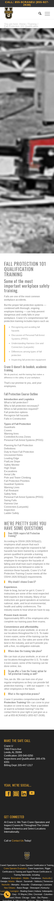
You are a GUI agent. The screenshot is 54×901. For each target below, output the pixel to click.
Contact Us (18, 840)
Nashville (6, 885)
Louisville (4, 891)
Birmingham (16, 878)
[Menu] (46, 13)
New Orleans (9, 888)
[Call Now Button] (7, 894)
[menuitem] (39, 13)
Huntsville (46, 878)
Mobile (26, 878)
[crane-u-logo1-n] (22, 13)
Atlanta (11, 881)
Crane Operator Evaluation (15, 868)
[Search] (39, 13)
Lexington (14, 891)
